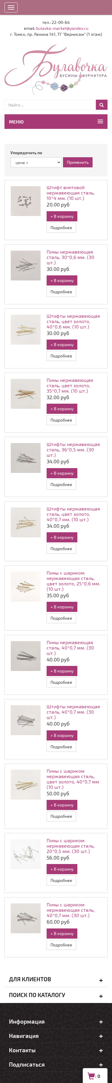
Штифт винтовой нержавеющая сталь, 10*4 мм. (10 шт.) (71, 192)
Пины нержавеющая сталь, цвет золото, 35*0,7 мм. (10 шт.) (70, 385)
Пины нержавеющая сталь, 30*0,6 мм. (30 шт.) (70, 257)
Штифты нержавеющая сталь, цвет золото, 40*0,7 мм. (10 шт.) (73, 514)
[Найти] (102, 105)
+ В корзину (61, 216)
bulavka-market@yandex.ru (62, 28)
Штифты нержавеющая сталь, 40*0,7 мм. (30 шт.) (73, 712)
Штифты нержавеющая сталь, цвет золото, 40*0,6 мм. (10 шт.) (73, 321)
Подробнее (61, 227)
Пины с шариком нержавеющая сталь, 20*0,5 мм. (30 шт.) (71, 845)
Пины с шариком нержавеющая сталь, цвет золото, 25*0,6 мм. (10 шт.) (73, 581)
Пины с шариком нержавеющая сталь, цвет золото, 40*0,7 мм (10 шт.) (73, 779)
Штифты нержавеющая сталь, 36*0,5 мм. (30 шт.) (73, 449)
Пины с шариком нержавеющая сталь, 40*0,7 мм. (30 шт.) (71, 910)
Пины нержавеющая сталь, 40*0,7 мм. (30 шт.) (70, 647)
